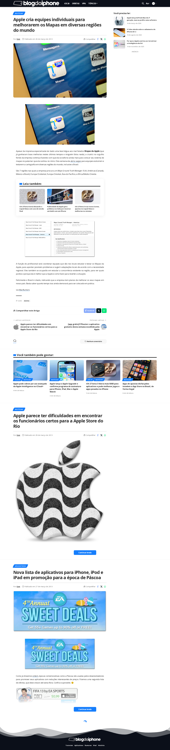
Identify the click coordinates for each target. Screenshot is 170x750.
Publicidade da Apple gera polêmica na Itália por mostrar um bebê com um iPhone (59, 209)
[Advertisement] (135, 88)
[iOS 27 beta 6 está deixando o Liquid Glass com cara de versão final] (32, 196)
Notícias (19, 13)
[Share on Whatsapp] (105, 39)
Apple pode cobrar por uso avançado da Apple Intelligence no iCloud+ (30, 385)
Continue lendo (85, 552)
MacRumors (24, 289)
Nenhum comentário (94, 341)
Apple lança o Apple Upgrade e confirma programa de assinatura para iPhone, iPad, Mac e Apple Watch (65, 387)
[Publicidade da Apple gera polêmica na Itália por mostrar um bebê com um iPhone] (60, 196)
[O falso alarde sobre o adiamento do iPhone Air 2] (119, 32)
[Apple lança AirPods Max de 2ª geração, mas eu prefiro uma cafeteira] (119, 21)
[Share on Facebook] (97, 39)
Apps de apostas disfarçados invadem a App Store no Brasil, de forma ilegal (138, 386)
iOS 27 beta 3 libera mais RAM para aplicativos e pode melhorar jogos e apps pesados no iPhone (102, 386)
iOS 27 (90, 380)
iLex (18, 39)
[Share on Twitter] (101, 39)
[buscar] (143, 3)
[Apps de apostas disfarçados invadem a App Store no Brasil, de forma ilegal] (140, 370)
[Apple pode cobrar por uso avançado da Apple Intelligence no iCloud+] (30, 370)
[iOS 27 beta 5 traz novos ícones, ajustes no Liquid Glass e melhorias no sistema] (87, 196)
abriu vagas (76, 161)
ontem (35, 676)
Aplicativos (20, 566)
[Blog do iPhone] (37, 3)
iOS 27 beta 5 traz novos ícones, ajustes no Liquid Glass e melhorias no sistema (87, 209)
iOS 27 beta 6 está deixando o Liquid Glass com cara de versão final (31, 209)
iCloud (17, 380)
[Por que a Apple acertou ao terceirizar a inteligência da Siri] (119, 44)
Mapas (26, 301)
